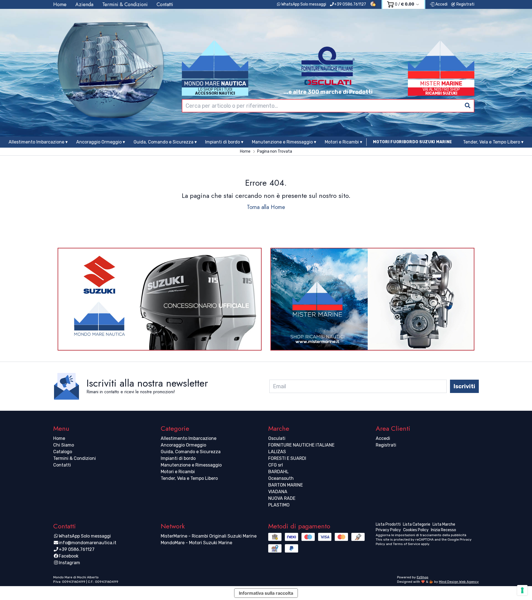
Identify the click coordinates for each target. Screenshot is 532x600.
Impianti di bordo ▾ (224, 142)
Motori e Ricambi (178, 471)
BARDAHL (278, 471)
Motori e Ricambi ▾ (343, 142)
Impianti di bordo (178, 458)
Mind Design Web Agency (459, 582)
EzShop (422, 577)
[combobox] (328, 105)
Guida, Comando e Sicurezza (191, 451)
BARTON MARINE (285, 485)
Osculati (276, 438)
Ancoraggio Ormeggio (183, 445)
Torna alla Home (266, 207)
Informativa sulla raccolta (266, 593)
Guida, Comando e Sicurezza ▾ (165, 142)
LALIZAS (277, 451)
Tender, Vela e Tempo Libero (189, 478)
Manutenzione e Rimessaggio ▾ (284, 142)
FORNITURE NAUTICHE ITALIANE (301, 445)
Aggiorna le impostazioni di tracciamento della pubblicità (421, 535)
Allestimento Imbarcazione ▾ (38, 142)
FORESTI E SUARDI (287, 458)
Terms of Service (406, 544)
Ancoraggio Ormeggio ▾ (100, 142)
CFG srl (275, 465)
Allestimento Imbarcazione (188, 438)
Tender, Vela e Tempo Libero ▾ (493, 142)
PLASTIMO (279, 505)
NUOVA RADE (281, 498)
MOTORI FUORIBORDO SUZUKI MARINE (412, 142)
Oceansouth (281, 478)
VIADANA (277, 491)
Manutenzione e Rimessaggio (191, 465)
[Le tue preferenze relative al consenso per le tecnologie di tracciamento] (522, 590)
